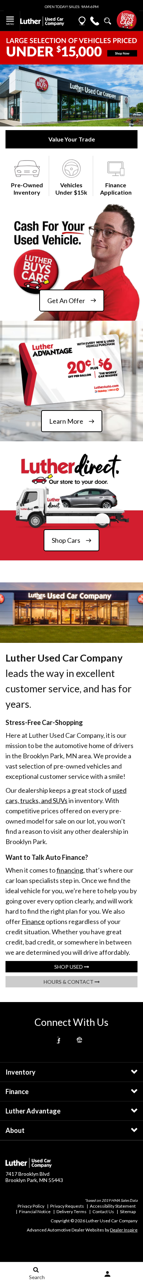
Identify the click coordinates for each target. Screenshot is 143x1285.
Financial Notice (35, 1211)
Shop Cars (66, 540)
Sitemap (128, 1211)
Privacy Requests (67, 1206)
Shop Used (69, 967)
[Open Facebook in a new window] (58, 1040)
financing (69, 870)
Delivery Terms (71, 1211)
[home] (42, 20)
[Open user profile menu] (107, 1274)
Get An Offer (66, 301)
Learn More (66, 421)
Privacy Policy (31, 1206)
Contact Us (103, 1211)
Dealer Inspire (124, 1230)
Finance (33, 921)
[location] (82, 21)
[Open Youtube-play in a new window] (79, 1040)
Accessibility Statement (113, 1206)
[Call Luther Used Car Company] (94, 21)
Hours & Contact (69, 982)
